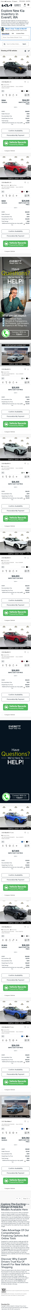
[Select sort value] (28, 50)
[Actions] (28, 82)
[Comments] (26, 95)
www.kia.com (17, 1309)
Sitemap (17, 1306)
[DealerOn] (5, 1304)
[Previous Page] (17, 1198)
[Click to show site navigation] (28, 5)
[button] (3, 1)
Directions (8, 1)
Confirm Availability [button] (16, 131)
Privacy (21, 1306)
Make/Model (5, 33)
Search (24, 44)
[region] (16, 118)
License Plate (20, 33)
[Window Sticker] (28, 95)
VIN (13, 33)
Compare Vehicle (9, 151)
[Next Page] (19, 1198)
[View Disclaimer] (16, 95)
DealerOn (13, 1306)
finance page (6, 1249)
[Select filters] (25, 51)
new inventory (18, 1279)
